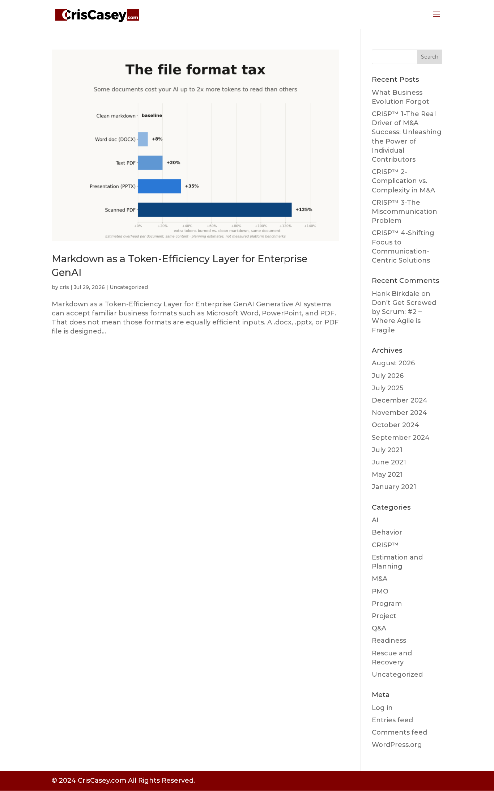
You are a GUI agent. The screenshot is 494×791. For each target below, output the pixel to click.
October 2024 (395, 425)
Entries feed (392, 720)
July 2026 (388, 376)
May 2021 (387, 475)
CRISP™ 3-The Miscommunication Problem (404, 212)
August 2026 (393, 363)
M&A (379, 579)
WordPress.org (397, 745)
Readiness (389, 641)
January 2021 (394, 487)
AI (375, 520)
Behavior (387, 532)
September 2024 (401, 438)
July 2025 (387, 388)
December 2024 (399, 400)
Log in (382, 708)
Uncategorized (129, 287)
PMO (380, 591)
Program (387, 604)
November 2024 (399, 413)
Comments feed (399, 732)
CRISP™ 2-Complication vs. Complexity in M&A (403, 181)
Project (384, 616)
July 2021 (387, 450)
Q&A (379, 628)
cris (64, 287)
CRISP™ (385, 545)
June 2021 (389, 462)
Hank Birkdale (396, 294)
